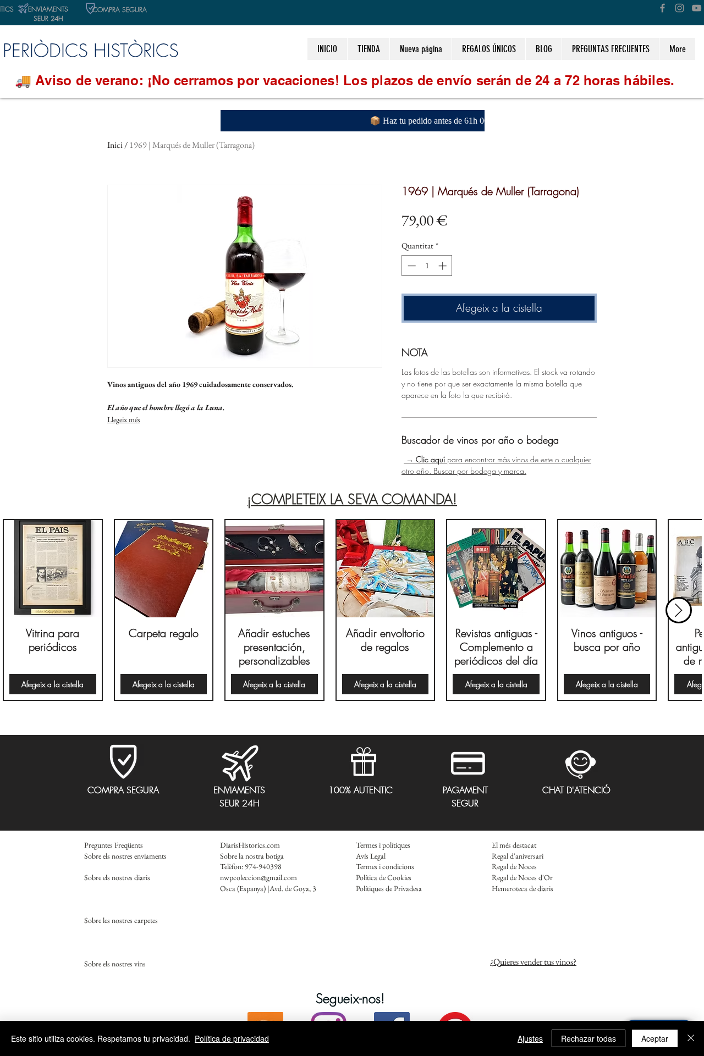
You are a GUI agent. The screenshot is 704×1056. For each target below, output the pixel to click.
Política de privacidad (232, 1038)
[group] (352, 610)
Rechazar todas (588, 1038)
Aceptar (654, 1038)
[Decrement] (410, 266)
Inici (115, 145)
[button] (488, 49)
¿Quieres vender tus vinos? (533, 961)
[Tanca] (690, 1038)
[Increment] (443, 266)
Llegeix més (123, 419)
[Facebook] (662, 8)
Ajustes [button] (530, 1038)
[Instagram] (679, 8)
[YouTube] (696, 8)
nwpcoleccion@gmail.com (258, 877)
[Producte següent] (679, 610)
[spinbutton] (427, 266)
